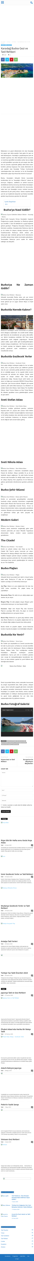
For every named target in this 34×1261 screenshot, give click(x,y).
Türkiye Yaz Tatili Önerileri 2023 (14, 973)
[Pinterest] (11, 59)
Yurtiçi (2, 1233)
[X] (7, 59)
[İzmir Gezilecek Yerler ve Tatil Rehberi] (17, 863)
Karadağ (14, 41)
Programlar (15, 1256)
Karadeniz (3, 1244)
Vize (28, 1256)
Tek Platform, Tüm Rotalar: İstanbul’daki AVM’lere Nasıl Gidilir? (21, 1197)
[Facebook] (3, 59)
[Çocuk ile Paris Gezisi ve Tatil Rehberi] (5, 1216)
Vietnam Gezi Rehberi (10, 1139)
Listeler (3, 1241)
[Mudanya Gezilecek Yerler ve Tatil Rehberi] (17, 895)
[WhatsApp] (16, 59)
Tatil (2, 845)
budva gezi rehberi (12, 741)
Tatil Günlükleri (5, 1235)
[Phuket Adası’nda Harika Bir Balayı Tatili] (17, 1046)
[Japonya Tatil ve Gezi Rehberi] (17, 1007)
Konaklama (7, 1256)
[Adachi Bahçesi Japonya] (17, 1082)
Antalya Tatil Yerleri (9, 941)
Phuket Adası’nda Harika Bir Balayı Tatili (16, 1030)
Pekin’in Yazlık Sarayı (10, 1104)
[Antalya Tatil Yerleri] (17, 931)
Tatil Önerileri (4, 1230)
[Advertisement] (17, 22)
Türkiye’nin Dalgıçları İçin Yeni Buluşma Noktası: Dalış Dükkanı (22, 1206)
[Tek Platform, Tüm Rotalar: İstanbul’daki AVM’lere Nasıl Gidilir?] (5, 1198)
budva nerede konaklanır (8, 742)
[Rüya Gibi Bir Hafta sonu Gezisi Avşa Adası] (17, 830)
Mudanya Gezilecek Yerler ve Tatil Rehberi (15, 907)
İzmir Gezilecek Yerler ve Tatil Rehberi (17, 874)
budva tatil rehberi (6, 744)
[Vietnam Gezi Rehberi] (17, 1154)
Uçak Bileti (22, 1256)
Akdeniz (3, 1247)
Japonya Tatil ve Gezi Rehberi (13, 993)
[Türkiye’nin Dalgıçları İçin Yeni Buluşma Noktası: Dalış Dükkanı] (5, 1207)
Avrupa (8, 41)
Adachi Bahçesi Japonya (11, 1068)
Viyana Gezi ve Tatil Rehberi (8, 760)
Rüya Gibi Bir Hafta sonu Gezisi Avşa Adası (16, 841)
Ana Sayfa (3, 41)
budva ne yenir (21, 741)
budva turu (15, 744)
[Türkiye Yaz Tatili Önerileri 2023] (17, 962)
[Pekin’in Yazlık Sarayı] (17, 1119)
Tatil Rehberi (4, 1238)
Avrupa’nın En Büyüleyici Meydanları (28, 761)
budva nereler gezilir (21, 742)
